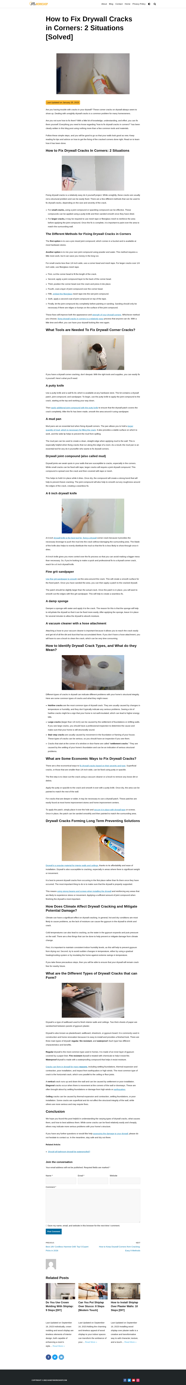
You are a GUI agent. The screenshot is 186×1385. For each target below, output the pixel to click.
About (104, 4)
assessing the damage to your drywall (110, 1133)
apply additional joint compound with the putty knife (74, 408)
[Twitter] (55, 1357)
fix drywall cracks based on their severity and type (103, 766)
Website (113, 1176)
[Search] (155, 4)
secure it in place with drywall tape (110, 810)
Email (81, 1176)
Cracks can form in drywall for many (66, 1067)
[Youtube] (133, 1380)
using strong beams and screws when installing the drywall (84, 891)
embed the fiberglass (62, 294)
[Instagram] (138, 1380)
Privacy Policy (139, 4)
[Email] (61, 1357)
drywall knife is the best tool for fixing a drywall (75, 538)
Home (127, 4)
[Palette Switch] (149, 4)
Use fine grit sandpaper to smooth (61, 579)
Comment (51, 1187)
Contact (119, 4)
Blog (111, 4)
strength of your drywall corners (106, 315)
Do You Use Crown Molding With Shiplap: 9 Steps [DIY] (59, 1306)
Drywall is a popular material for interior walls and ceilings (72, 865)
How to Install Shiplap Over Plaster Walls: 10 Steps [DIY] (124, 1306)
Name (49, 1176)
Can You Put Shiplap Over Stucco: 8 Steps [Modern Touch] (91, 1306)
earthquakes (119, 1089)
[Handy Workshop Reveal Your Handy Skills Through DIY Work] (38, 4)
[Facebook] (48, 1357)
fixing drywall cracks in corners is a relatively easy (80, 319)
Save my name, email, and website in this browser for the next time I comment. (84, 1225)
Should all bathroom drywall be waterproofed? (69, 1152)
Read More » (59, 1346)
